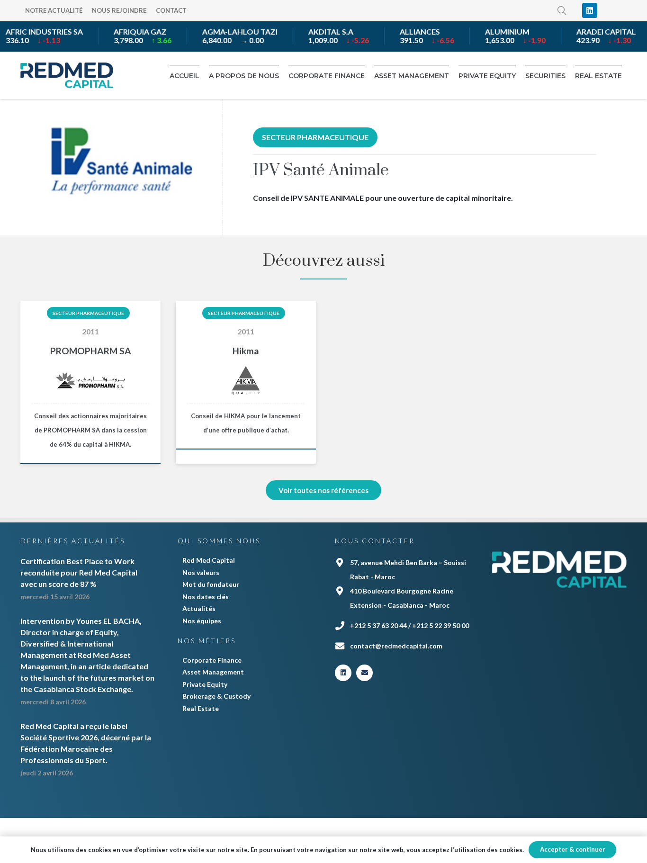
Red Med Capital (208, 560)
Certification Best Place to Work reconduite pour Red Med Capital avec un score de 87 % (78, 572)
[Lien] (66, 75)
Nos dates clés (205, 597)
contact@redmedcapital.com (396, 646)
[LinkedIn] (589, 10)
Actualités (199, 608)
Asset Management (213, 672)
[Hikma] (246, 382)
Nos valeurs (200, 572)
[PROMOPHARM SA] (90, 382)
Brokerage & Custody (216, 696)
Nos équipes (201, 621)
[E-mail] (364, 673)
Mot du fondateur (210, 584)
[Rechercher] (562, 10)
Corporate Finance (212, 660)
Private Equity (204, 684)
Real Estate (200, 708)
